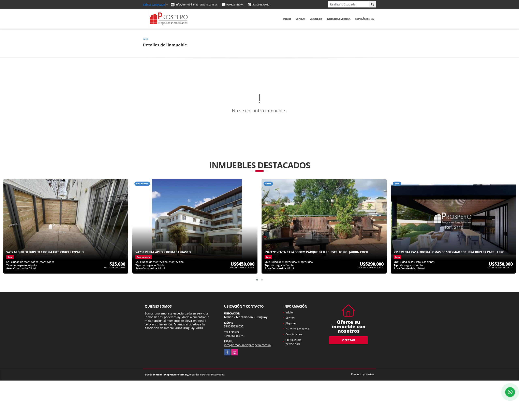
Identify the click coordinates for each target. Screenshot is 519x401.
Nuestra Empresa (339, 19)
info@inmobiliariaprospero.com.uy (197, 4)
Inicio (287, 19)
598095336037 (260, 4)
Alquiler (316, 19)
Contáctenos (364, 19)
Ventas (300, 19)
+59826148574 (234, 4)
